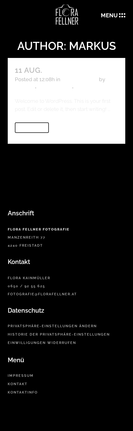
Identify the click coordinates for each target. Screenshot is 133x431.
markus (24, 87)
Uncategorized (80, 79)
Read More (32, 127)
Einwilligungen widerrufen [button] (42, 343)
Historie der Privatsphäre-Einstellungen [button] (59, 334)
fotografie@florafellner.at (42, 294)
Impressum (21, 376)
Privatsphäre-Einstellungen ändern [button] (52, 326)
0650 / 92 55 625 (26, 286)
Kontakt (18, 384)
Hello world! (74, 70)
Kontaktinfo (23, 392)
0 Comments (54, 87)
